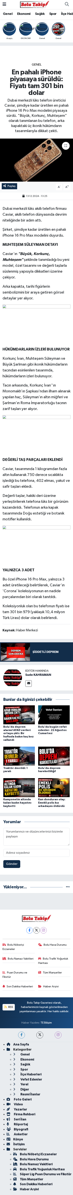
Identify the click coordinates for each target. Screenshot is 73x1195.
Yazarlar (20, 1109)
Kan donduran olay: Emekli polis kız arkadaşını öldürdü (51, 802)
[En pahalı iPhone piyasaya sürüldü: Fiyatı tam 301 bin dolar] (36, 160)
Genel (7, 14)
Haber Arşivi (51, 986)
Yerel (24, 1084)
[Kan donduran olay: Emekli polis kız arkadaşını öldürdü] (54, 787)
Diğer (24, 1089)
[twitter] (39, 1035)
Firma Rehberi (24, 1114)
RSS (10, 1007)
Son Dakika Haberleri (20, 986)
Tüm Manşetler (52, 972)
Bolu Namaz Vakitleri (20, 958)
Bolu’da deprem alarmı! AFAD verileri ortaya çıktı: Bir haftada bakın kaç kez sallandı (18, 733)
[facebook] (21, 1035)
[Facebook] (29, 930)
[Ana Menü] (4, 4)
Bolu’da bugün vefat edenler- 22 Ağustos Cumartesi (52, 730)
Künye (18, 1139)
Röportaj (20, 1124)
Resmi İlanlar (30, 1094)
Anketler (20, 1134)
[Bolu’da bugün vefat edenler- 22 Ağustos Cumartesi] (54, 714)
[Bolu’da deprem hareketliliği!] (54, 756)
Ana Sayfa (21, 1044)
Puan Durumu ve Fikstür (15, 974)
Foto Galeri (22, 1099)
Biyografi (20, 1129)
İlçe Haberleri (30, 1074)
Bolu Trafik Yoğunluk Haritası (53, 960)
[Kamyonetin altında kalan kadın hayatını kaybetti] (19, 787)
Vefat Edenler (31, 1079)
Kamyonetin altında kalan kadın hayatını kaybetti (17, 802)
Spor (53, 14)
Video (18, 1104)
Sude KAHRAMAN (38, 674)
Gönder (12, 864)
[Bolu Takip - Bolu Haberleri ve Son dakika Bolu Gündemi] (34, 4)
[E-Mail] (28, 683)
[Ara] (66, 4)
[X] (36, 930)
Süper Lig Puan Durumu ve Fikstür (45, 1174)
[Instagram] (43, 930)
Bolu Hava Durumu (55, 944)
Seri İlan (19, 1119)
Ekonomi (24, 14)
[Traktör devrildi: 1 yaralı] (19, 756)
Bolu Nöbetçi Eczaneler (13, 947)
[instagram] (58, 1035)
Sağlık (40, 14)
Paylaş (12, 186)
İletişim (19, 1144)
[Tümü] (68, 887)
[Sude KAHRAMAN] (12, 677)
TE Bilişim (46, 1022)
